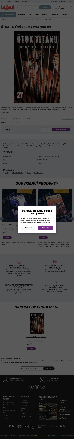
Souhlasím (45, 228)
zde (48, 222)
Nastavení (27, 228)
